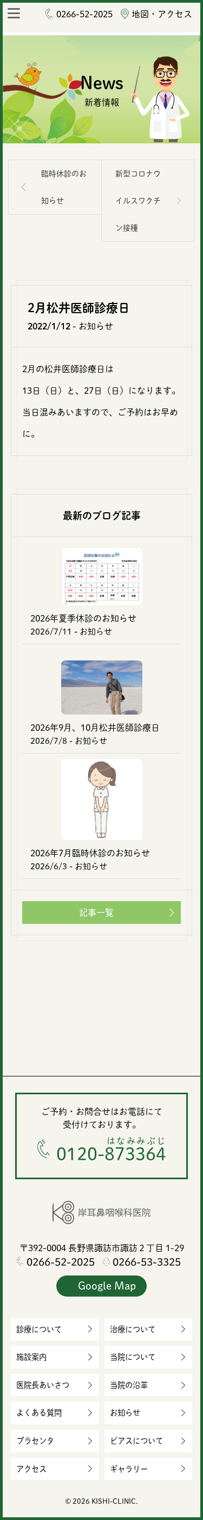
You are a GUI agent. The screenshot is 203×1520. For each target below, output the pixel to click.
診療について (39, 1329)
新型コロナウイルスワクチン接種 (138, 201)
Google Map (107, 1285)
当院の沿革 (129, 1385)
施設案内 (31, 1357)
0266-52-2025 (84, 14)
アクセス (31, 1469)
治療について (132, 1329)
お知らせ (125, 1413)
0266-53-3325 (147, 1262)
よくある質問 (39, 1413)
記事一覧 (96, 912)
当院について (132, 1357)
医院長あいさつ (42, 1385)
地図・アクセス (162, 14)
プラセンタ (35, 1441)
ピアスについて (136, 1441)
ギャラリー (129, 1469)
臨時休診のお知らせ (64, 187)
